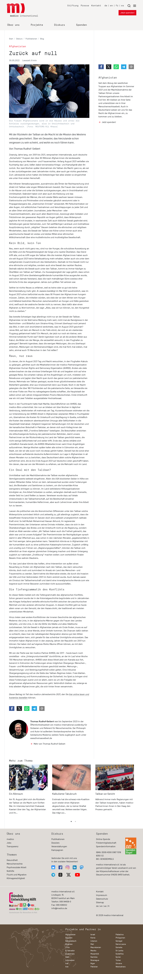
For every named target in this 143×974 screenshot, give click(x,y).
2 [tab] (75, 821)
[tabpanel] (28, 791)
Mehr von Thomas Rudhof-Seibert (49, 744)
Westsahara (120, 967)
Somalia (119, 947)
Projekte (37, 24)
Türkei (118, 960)
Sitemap (100, 902)
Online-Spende (103, 839)
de (105, 5)
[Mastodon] (81, 867)
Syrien (118, 957)
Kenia (92, 938)
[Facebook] (60, 867)
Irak (66, 963)
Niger (92, 963)
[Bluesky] (53, 867)
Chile (67, 947)
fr (117, 5)
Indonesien (70, 960)
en (111, 5)
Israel (92, 934)
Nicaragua (94, 960)
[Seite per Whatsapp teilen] (26, 708)
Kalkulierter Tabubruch (64, 793)
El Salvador (70, 951)
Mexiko (93, 951)
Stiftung (72, 5)
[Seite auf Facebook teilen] (11, 708)
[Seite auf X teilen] (19, 708)
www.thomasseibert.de (41, 738)
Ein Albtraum (16, 793)
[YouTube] (77, 875)
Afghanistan (107, 77)
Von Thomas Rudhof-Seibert (24, 148)
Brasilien (69, 944)
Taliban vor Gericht (105, 793)
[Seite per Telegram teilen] (34, 708)
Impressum (101, 895)
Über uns (13, 24)
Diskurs (59, 24)
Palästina (119, 934)
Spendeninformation (105, 846)
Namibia (93, 957)
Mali (92, 944)
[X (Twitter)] (69, 875)
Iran (67, 967)
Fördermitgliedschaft (106, 843)
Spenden (81, 24)
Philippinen (120, 938)
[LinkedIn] (75, 867)
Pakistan (94, 967)
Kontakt (96, 5)
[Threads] (60, 875)
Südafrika (119, 954)
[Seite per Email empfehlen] (42, 708)
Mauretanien (95, 947)
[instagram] (67, 867)
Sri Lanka (119, 951)
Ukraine (119, 963)
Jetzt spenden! (127, 12)
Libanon (93, 941)
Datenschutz (102, 899)
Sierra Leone (121, 944)
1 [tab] (71, 821)
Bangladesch (70, 941)
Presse (85, 5)
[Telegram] (53, 875)
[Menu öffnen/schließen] (131, 5)
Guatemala (69, 954)
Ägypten (68, 938)
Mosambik (94, 954)
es (122, 5)
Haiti (67, 957)
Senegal (119, 941)
